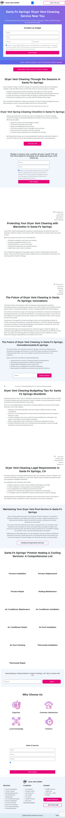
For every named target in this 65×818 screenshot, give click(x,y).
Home (22, 62)
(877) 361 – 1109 (50, 793)
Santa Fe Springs (30, 62)
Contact (47, 795)
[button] (32, 2)
